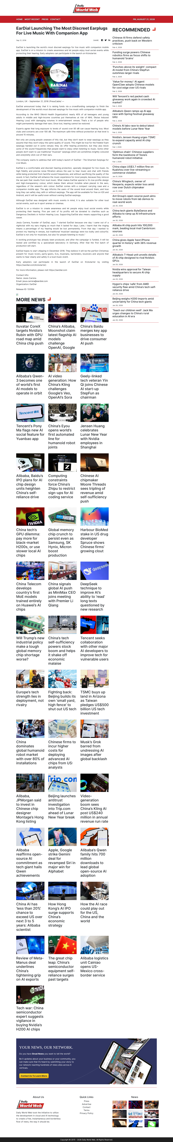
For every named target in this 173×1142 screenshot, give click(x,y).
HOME (19, 19)
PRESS (45, 19)
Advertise (86, 1104)
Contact (86, 1107)
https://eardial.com (58, 270)
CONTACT (55, 19)
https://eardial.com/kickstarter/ (31, 265)
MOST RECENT (32, 19)
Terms (86, 1110)
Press (86, 1101)
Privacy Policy (86, 1113)
